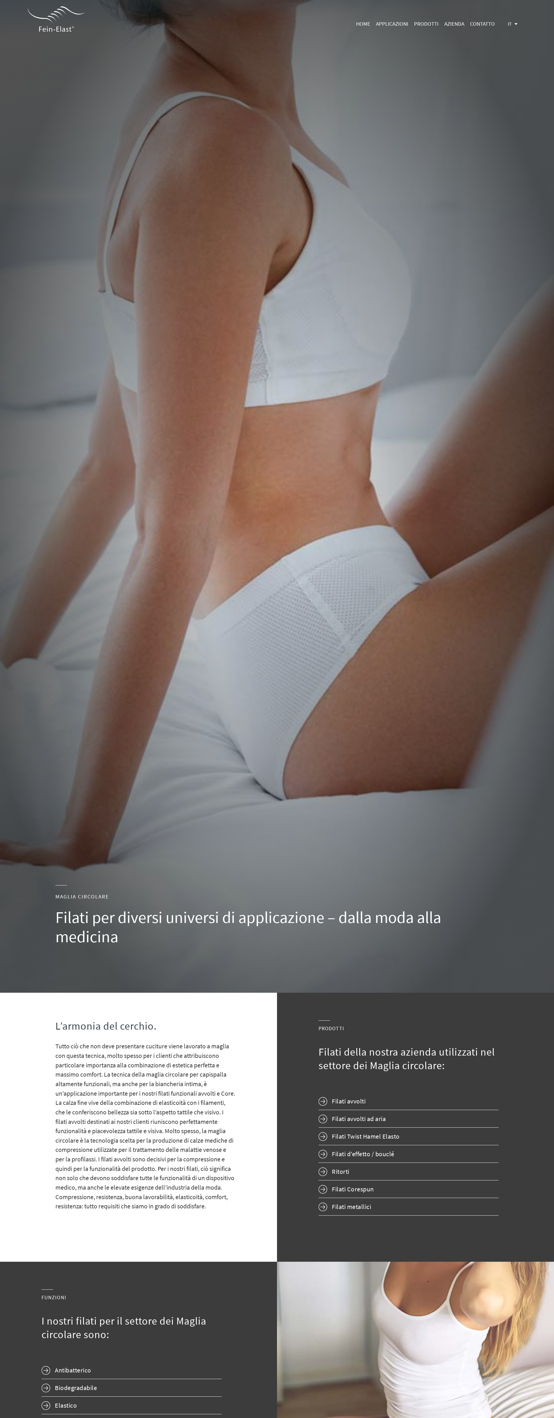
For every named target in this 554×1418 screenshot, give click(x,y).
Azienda (454, 24)
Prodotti (426, 24)
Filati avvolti (349, 1102)
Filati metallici (351, 1207)
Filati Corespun (353, 1189)
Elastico (66, 1406)
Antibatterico (73, 1371)
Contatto (482, 24)
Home (363, 24)
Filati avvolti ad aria (359, 1119)
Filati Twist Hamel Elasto (366, 1137)
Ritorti (340, 1172)
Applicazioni (392, 24)
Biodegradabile (76, 1388)
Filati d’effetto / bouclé (363, 1154)
